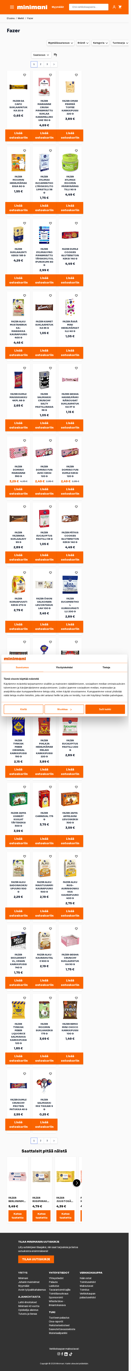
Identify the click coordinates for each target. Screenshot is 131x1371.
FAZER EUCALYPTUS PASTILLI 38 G (44, 535)
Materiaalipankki (58, 1333)
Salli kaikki (105, 709)
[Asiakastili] (114, 7)
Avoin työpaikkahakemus (32, 1289)
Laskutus (54, 1286)
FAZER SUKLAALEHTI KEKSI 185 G (18, 252)
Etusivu (11, 18)
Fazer (30, 18)
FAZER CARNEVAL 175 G (44, 816)
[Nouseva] (55, 55)
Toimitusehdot (88, 1282)
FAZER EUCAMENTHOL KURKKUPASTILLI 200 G (70, 605)
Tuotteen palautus (59, 1317)
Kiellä (23, 709)
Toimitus (84, 1289)
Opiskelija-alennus (28, 1310)
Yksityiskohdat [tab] (64, 667)
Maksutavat (86, 1286)
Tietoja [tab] (106, 667)
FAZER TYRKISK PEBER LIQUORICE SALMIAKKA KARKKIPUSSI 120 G (18, 1034)
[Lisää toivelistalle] (24, 75)
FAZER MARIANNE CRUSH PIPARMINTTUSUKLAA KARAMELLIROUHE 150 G (44, 110)
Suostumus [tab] (22, 667)
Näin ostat (86, 1278)
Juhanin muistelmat (29, 1282)
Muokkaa (62, 709)
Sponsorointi (56, 1297)
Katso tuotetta (17, 1215)
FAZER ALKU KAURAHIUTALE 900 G (44, 958)
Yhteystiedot (56, 1278)
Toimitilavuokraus (58, 1293)
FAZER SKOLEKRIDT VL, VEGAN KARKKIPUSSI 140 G (18, 961)
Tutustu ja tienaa (27, 1313)
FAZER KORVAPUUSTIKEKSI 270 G (18, 601)
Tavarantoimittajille (59, 1289)
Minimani (23, 1278)
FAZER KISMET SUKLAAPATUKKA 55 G (44, 324)
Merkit (21, 18)
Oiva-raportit (56, 1321)
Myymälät (23, 1286)
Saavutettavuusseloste (62, 1329)
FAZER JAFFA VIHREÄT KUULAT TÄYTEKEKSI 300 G (18, 819)
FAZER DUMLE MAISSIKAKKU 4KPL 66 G (18, 397)
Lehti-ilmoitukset (27, 1302)
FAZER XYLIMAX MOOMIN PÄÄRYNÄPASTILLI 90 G (70, 183)
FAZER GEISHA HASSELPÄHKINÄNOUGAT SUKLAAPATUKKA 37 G (70, 400)
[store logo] (32, 7)
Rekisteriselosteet (59, 1325)
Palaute (53, 1282)
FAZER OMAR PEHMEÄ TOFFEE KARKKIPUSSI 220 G (70, 107)
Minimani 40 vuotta (28, 1306)
